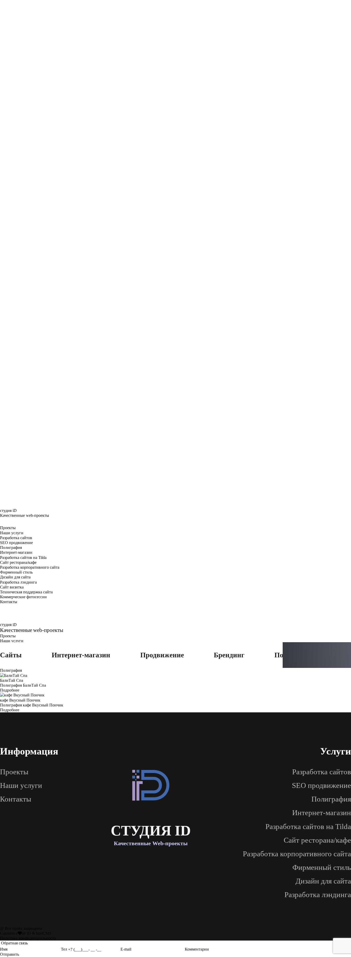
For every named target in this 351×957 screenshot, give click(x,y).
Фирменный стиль (16, 572)
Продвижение (162, 655)
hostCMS (43, 933)
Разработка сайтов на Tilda (23, 557)
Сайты (11, 655)
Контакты (8, 602)
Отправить (9, 954)
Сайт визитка (12, 587)
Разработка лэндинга (18, 582)
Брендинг (229, 655)
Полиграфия (11, 547)
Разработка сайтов (16, 538)
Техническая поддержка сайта (26, 592)
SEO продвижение (16, 542)
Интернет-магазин (16, 552)
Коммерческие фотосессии (23, 597)
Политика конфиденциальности (28, 938)
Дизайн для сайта (15, 577)
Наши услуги (11, 533)
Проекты (8, 528)
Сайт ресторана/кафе (18, 562)
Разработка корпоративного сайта (29, 567)
